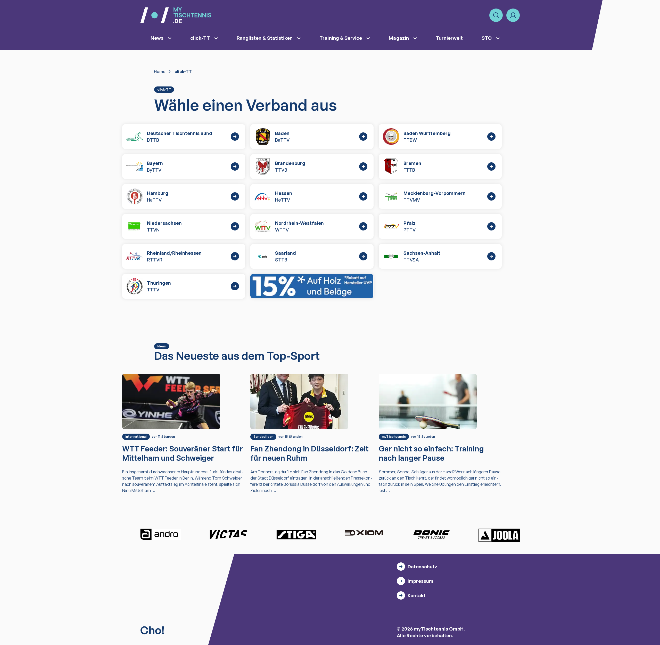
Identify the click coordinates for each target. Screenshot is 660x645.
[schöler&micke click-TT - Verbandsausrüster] (311, 286)
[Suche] (496, 15)
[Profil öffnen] (513, 15)
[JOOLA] (499, 535)
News (157, 38)
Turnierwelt (449, 38)
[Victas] (228, 534)
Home (159, 71)
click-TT (200, 38)
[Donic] (431, 534)
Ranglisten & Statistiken (265, 38)
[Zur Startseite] (175, 15)
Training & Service (340, 38)
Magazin (399, 38)
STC (487, 38)
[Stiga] (296, 534)
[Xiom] (363, 533)
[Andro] (161, 534)
